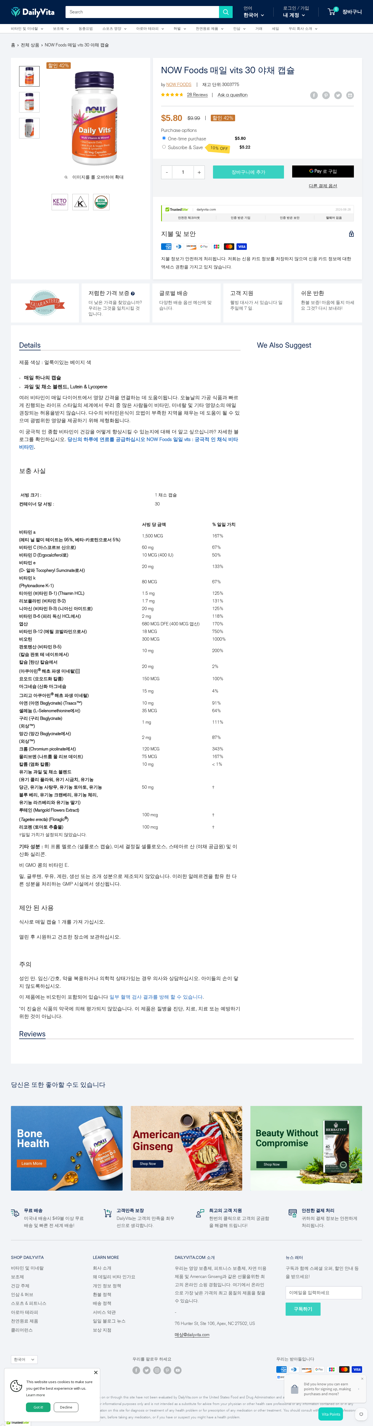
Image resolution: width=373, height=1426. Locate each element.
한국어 (19, 1359)
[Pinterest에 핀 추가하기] (326, 95)
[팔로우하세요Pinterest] (167, 1370)
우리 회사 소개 (300, 28)
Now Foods (178, 84)
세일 (275, 28)
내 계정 (292, 15)
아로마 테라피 (147, 28)
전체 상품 (30, 45)
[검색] (226, 12)
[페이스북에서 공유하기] (314, 95)
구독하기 (303, 1309)
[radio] (164, 138)
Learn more (35, 1394)
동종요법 (86, 28)
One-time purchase (187, 139)
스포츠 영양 (111, 28)
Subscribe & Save (198, 148)
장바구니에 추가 (248, 172)
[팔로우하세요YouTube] (178, 1370)
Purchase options (179, 130)
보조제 (58, 28)
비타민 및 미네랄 (24, 28)
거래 (258, 28)
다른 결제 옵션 (323, 185)
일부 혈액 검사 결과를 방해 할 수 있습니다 (156, 997)
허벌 (177, 28)
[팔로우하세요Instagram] (157, 1370)
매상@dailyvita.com (192, 1334)
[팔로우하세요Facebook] (136, 1370)
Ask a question (233, 94)
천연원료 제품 (207, 28)
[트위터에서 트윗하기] (338, 95)
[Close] (96, 1372)
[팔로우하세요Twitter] (146, 1370)
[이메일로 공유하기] (350, 95)
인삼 (236, 28)
